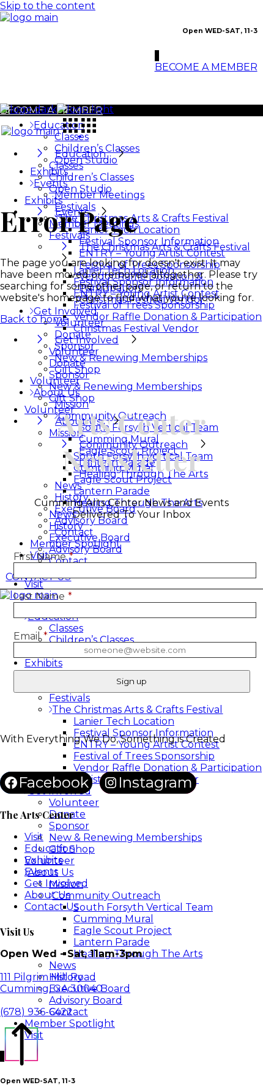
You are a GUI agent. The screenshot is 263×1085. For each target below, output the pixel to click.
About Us (47, 895)
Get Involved (56, 883)
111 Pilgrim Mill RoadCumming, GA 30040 (51, 982)
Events (41, 872)
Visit (33, 837)
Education (49, 848)
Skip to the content (47, 6)
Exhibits (43, 860)
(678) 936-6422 (36, 1012)
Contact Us (51, 906)
